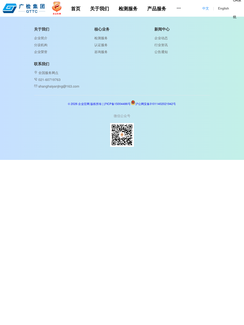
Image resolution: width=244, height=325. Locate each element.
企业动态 (161, 37)
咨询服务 (101, 51)
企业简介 (40, 37)
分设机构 (40, 44)
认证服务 (101, 44)
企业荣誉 (40, 51)
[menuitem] (75, 8)
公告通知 (161, 51)
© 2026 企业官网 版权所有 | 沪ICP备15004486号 (99, 104)
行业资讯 (161, 44)
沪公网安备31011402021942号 (155, 104)
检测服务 (101, 37)
